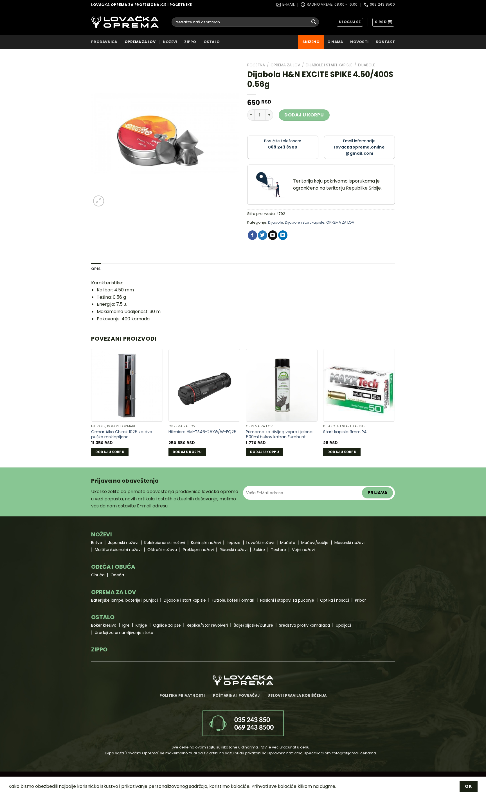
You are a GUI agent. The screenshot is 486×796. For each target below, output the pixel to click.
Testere (278, 549)
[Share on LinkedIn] (282, 235)
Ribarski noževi (234, 549)
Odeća (117, 575)
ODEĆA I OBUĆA (113, 567)
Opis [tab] (96, 268)
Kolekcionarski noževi (164, 542)
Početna (256, 65)
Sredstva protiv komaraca (304, 625)
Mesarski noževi (349, 542)
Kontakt (385, 41)
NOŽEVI (170, 41)
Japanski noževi (123, 542)
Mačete (287, 542)
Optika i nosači (334, 600)
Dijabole (366, 65)
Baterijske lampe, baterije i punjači (124, 600)
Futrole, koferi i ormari (233, 600)
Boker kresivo (103, 625)
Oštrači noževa (162, 549)
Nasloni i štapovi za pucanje (287, 600)
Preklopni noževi (198, 549)
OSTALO (212, 41)
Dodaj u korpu (304, 115)
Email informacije (359, 147)
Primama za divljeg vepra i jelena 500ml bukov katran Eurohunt (279, 434)
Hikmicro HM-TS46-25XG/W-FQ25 (202, 432)
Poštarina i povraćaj (236, 695)
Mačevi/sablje (314, 542)
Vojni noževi (303, 549)
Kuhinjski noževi (206, 542)
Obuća (98, 575)
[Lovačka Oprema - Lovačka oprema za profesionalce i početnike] (125, 22)
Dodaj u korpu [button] (110, 452)
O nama (335, 41)
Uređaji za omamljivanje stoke (124, 632)
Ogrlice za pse (167, 625)
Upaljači (343, 625)
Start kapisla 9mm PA (345, 432)
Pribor (360, 600)
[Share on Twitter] (262, 235)
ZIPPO (190, 41)
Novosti (359, 41)
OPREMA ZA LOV (140, 41)
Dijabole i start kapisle (329, 65)
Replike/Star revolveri (207, 625)
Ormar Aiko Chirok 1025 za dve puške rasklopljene (121, 434)
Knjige (141, 625)
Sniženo (311, 41)
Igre (126, 625)
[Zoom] (98, 200)
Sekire (259, 549)
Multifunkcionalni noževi (118, 549)
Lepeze (233, 542)
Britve (96, 542)
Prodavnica (104, 41)
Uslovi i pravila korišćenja (297, 695)
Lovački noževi (260, 542)
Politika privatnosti (182, 695)
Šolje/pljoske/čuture (253, 625)
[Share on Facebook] (252, 235)
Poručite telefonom (282, 144)
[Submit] (313, 22)
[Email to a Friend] (272, 235)
